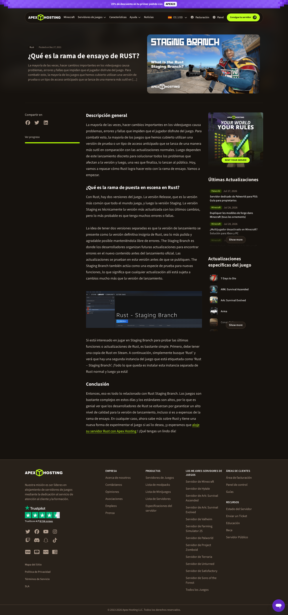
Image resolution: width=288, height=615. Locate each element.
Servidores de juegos (90, 17)
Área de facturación (239, 478)
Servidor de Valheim (199, 519)
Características (118, 17)
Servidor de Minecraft (200, 481)
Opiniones (112, 492)
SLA (27, 586)
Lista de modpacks (158, 485)
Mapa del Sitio (33, 565)
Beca (229, 530)
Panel (220, 17)
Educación (233, 523)
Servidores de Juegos (160, 478)
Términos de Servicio (37, 579)
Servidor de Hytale (198, 489)
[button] (92, 17)
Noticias (149, 17)
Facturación (202, 17)
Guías (230, 492)
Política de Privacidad (38, 572)
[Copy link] (132, 115)
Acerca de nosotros (118, 478)
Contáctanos (113, 485)
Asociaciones (114, 499)
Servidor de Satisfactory (201, 571)
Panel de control (236, 485)
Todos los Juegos (197, 590)
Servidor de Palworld (199, 538)
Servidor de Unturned (200, 564)
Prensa (110, 513)
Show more (236, 240)
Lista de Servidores (158, 499)
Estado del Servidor (239, 509)
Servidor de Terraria (199, 557)
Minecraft (69, 17)
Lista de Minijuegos (158, 492)
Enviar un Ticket (236, 516)
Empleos (111, 506)
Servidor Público (237, 537)
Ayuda (133, 17)
